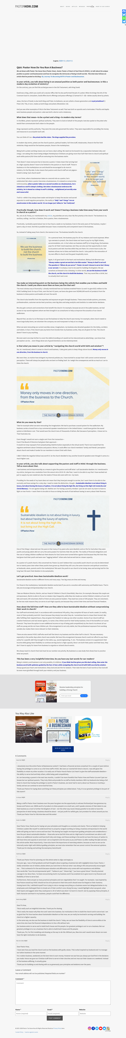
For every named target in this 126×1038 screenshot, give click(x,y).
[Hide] (125, 25)
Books (68, 6)
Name (18, 1009)
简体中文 (70, 61)
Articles (74, 6)
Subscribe (84, 696)
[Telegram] (124, 21)
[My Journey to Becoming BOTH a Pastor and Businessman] (60, 729)
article (49, 216)
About (62, 6)
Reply (107, 760)
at (16, 762)
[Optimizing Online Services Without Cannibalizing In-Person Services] (30, 729)
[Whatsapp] (124, 18)
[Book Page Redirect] (90, 729)
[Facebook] (124, 11)
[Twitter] (124, 14)
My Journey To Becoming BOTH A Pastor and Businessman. (63, 76)
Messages (82, 6)
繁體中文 (62, 61)
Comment (19, 979)
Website (82, 1009)
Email (50, 1009)
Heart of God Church (103, 6)
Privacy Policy (57, 1028)
